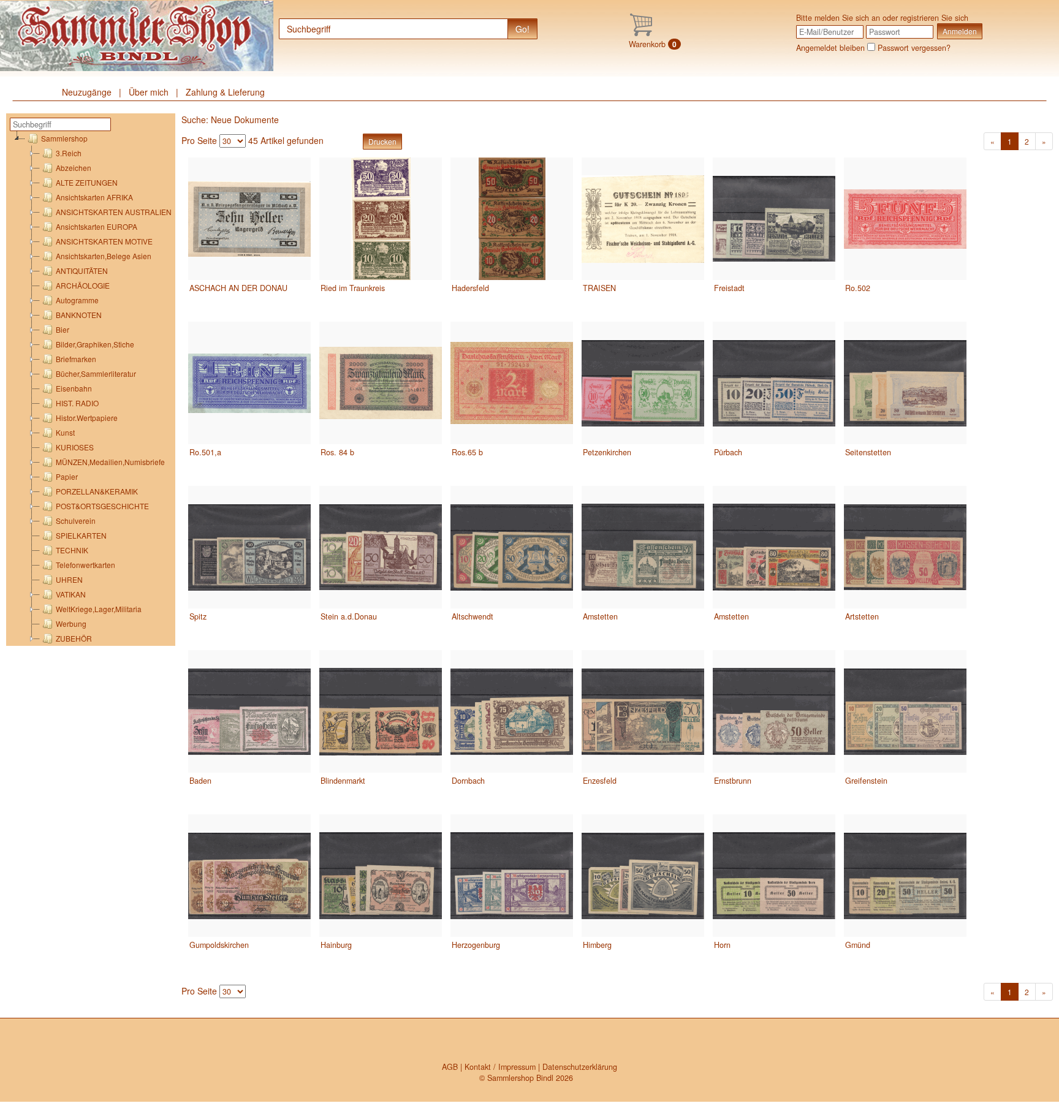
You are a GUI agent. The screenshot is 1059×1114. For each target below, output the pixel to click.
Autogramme (77, 300)
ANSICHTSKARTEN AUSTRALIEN (114, 212)
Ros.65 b (467, 452)
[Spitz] (249, 547)
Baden (200, 780)
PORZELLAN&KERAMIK (97, 491)
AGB (450, 1066)
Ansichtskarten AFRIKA (94, 197)
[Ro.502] (905, 219)
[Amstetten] (643, 547)
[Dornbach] (511, 712)
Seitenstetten (868, 452)
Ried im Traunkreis (353, 288)
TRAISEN (599, 288)
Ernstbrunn (732, 780)
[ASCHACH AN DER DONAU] (249, 219)
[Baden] (249, 712)
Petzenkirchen (607, 452)
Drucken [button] (382, 141)
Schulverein (76, 520)
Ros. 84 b (337, 452)
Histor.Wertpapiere (87, 417)
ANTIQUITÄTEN (82, 270)
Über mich (149, 92)
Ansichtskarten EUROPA (96, 226)
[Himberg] (643, 876)
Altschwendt (472, 616)
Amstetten (600, 616)
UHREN (69, 579)
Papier (67, 476)
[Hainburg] (380, 875)
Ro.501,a (205, 452)
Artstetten (862, 616)
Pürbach (728, 452)
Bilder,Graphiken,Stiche (95, 344)
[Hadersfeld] (511, 218)
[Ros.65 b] (511, 383)
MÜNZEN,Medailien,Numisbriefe (110, 462)
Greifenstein (866, 780)
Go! (522, 29)
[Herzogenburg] (511, 875)
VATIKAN (71, 594)
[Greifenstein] (905, 712)
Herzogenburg (476, 944)
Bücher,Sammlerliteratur (96, 373)
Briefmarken (76, 359)
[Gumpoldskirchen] (249, 876)
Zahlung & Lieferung (225, 92)
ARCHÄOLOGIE (83, 285)
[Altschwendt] (511, 547)
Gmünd (857, 944)
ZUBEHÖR (74, 638)
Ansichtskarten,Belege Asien (103, 256)
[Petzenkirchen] (643, 383)
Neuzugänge (87, 92)
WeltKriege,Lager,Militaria (99, 609)
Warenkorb (653, 44)
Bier (62, 329)
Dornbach (468, 780)
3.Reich (69, 153)
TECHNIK (72, 550)
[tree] (92, 388)
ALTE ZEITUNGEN (87, 182)
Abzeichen (73, 167)
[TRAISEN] (643, 219)
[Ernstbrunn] (774, 711)
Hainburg (336, 944)
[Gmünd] (905, 876)
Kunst (65, 432)
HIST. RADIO (77, 403)
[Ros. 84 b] (380, 383)
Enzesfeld (600, 780)
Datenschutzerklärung (579, 1066)
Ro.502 (857, 288)
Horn (722, 944)
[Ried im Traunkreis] (380, 218)
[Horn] (774, 875)
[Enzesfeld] (643, 712)
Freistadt (729, 288)
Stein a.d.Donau (349, 616)
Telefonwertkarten (85, 564)
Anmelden (960, 31)
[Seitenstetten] (905, 383)
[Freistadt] (774, 219)
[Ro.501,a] (249, 383)
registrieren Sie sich (934, 17)
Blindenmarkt (343, 780)
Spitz (198, 616)
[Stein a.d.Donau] (380, 547)
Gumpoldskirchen (219, 944)
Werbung (71, 623)
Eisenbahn (74, 388)
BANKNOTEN (79, 314)
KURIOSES (75, 447)
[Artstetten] (905, 547)
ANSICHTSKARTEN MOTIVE (104, 241)
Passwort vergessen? (914, 47)
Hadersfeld (470, 288)
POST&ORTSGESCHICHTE (102, 506)
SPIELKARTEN (81, 535)
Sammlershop (64, 138)
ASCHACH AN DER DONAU (238, 288)
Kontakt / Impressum (500, 1066)
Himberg (597, 944)
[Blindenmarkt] (380, 712)
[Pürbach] (774, 383)
